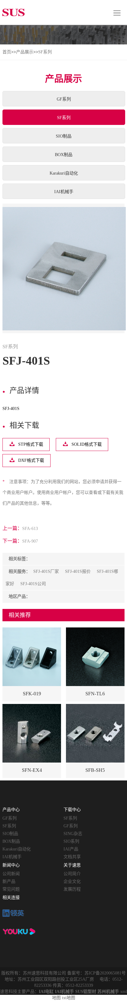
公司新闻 (11, 873)
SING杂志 (72, 833)
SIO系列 (71, 841)
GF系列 (64, 99)
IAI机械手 (63, 191)
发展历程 (72, 889)
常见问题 (11, 889)
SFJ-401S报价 (78, 571)
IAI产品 (70, 849)
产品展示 (24, 52)
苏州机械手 (108, 991)
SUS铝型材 (85, 991)
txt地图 (68, 997)
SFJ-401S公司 (33, 583)
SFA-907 (30, 541)
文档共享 (72, 856)
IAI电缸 (46, 991)
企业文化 (72, 881)
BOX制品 (63, 154)
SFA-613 (30, 528)
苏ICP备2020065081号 (105, 973)
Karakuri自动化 (64, 173)
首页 (6, 52)
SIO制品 (64, 136)
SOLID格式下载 (87, 444)
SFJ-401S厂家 (46, 571)
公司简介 (72, 873)
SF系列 (45, 52)
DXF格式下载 (31, 460)
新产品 (8, 881)
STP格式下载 (30, 444)
